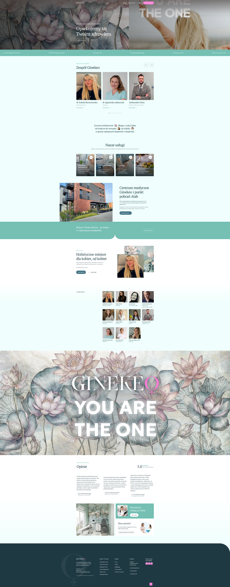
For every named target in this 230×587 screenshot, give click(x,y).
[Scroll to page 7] (116, 113)
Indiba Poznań (102, 571)
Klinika (116, 559)
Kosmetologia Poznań (104, 569)
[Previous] (146, 65)
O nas (116, 562)
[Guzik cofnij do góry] (151, 584)
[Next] (152, 65)
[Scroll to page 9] (118, 113)
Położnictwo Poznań (104, 564)
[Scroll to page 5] (113, 113)
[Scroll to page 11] (121, 113)
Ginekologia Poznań (104, 562)
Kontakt (132, 559)
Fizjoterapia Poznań (104, 574)
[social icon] (147, 563)
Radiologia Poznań (103, 566)
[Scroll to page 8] (117, 113)
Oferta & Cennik (104, 559)
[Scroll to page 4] (112, 113)
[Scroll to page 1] (109, 113)
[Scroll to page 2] (110, 113)
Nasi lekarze (117, 566)
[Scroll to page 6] (115, 113)
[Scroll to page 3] (111, 113)
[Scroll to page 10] (119, 113)
